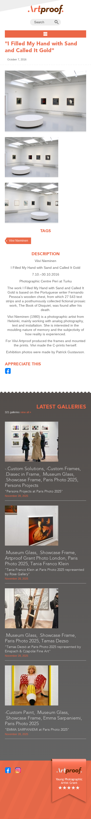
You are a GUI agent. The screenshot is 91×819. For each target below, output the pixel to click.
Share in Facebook (8, 371)
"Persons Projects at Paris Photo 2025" (34, 491)
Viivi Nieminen (18, 240)
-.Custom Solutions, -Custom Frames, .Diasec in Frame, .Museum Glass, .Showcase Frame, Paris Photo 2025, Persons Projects (43, 477)
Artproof (45, 9)
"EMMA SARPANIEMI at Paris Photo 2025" (37, 730)
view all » (25, 412)
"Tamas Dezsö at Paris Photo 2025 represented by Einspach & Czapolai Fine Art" (43, 649)
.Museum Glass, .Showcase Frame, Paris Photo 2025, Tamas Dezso (40, 638)
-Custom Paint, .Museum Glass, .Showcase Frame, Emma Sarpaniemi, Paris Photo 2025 (43, 718)
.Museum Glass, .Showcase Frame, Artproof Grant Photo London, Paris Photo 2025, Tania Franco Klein (41, 558)
